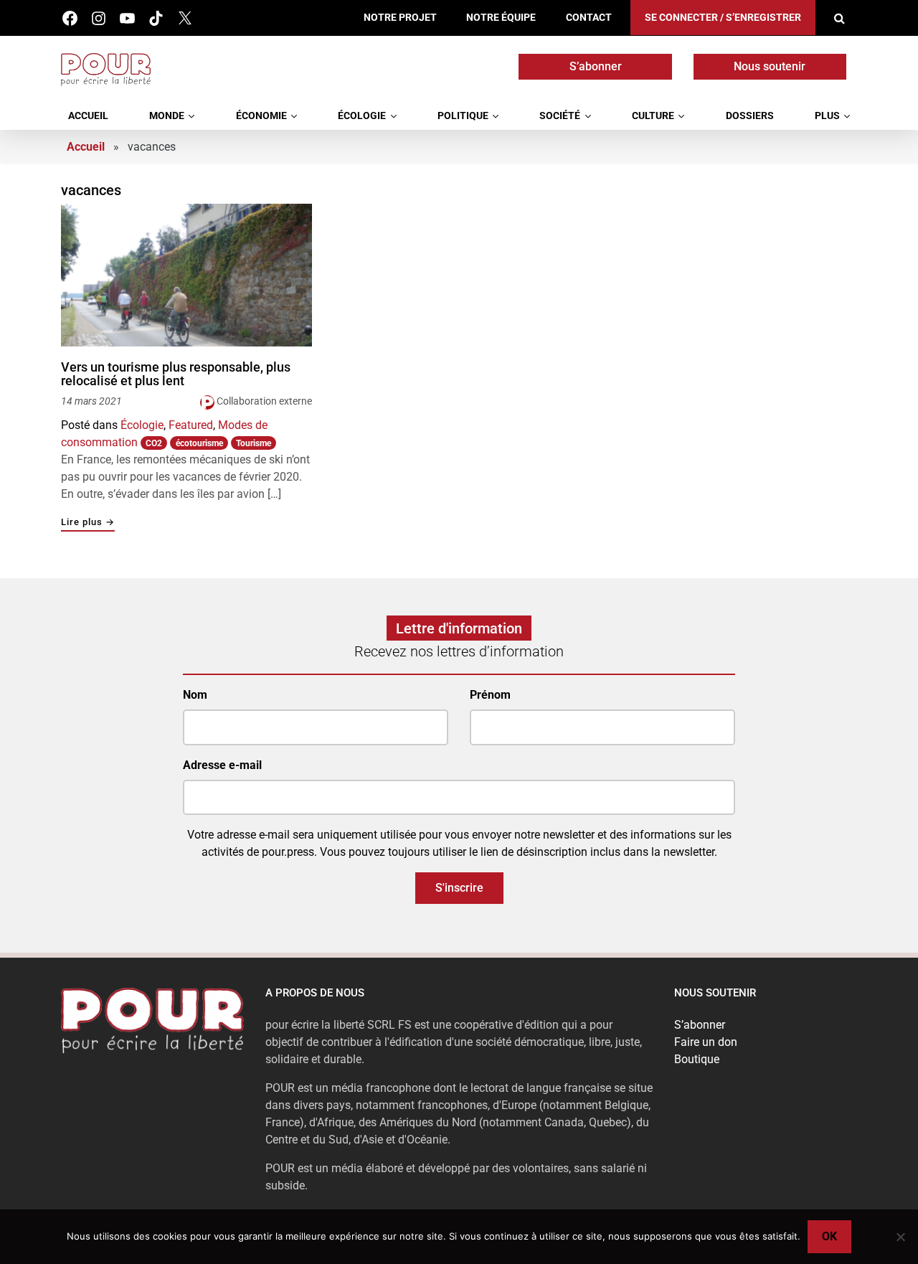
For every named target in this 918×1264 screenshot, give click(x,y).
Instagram (99, 18)
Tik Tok (156, 18)
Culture (653, 116)
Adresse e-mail (222, 765)
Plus (827, 116)
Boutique (696, 1059)
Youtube (127, 18)
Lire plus (88, 522)
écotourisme (199, 443)
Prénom (490, 695)
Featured (191, 425)
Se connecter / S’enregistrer (723, 17)
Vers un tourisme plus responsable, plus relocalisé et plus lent (175, 374)
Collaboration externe (264, 401)
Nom (195, 695)
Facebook (70, 18)
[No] (900, 1237)
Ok (829, 1236)
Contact (589, 17)
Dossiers (750, 116)
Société (559, 116)
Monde (166, 116)
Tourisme (253, 443)
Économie (261, 116)
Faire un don (705, 1042)
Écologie (362, 116)
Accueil (88, 116)
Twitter (185, 18)
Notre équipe (501, 17)
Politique (462, 116)
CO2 (154, 443)
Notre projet (400, 17)
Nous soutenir (769, 66)
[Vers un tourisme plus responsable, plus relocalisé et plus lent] (186, 275)
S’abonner (595, 66)
